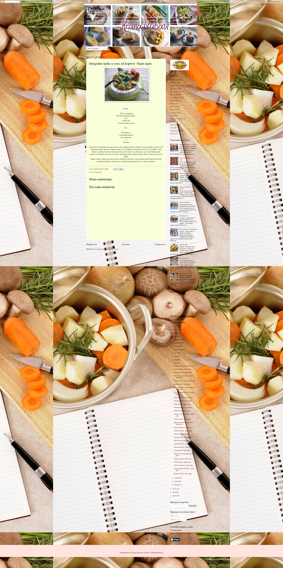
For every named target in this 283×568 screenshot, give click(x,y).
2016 (174, 336)
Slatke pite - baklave (176, 119)
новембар (178, 343)
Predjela (172, 109)
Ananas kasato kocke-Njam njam (184, 366)
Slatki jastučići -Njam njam (182, 462)
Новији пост (91, 244)
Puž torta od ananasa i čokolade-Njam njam (184, 377)
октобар (177, 346)
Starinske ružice (184, 258)
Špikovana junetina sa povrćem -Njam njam (184, 423)
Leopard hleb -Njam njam (182, 450)
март (176, 481)
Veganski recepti (175, 131)
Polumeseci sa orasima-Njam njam (184, 381)
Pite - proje (173, 107)
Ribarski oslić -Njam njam (182, 411)
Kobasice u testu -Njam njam (183, 474)
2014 (174, 492)
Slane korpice (183, 273)
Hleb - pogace (174, 91)
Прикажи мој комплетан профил (181, 533)
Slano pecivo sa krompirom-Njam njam (184, 455)
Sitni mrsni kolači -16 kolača (186, 188)
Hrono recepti (174, 94)
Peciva (172, 104)
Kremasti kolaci (175, 98)
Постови (176, 516)
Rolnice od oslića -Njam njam (183, 398)
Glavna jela (98, 172)
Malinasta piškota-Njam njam (183, 372)
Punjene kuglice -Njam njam (183, 459)
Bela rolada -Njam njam (181, 434)
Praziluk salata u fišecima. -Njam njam (184, 469)
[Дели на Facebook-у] (120, 169)
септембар (178, 349)
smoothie (173, 122)
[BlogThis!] (116, 169)
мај (176, 363)
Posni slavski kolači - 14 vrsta (186, 159)
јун (176, 360)
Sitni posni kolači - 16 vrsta (187, 144)
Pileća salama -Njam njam (182, 404)
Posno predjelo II (184, 202)
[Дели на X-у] (118, 169)
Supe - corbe (174, 125)
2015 (174, 489)
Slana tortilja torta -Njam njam (183, 427)
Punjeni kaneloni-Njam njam (183, 407)
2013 (174, 496)
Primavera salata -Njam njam (183, 431)
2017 (174, 333)
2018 (174, 330)
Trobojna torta (183, 216)
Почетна (125, 244)
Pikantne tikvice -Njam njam (183, 401)
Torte (171, 128)
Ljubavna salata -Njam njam (182, 437)
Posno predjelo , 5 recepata (187, 173)
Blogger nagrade (175, 79)
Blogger (160, 553)
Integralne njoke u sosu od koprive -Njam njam (185, 388)
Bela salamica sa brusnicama (188, 229)
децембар (178, 339)
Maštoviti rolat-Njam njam (182, 440)
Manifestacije (174, 101)
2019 (174, 326)
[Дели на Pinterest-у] (122, 169)
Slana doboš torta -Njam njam (183, 444)
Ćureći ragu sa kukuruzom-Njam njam (184, 393)
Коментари (176, 520)
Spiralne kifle (183, 245)
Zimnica (172, 134)
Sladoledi (173, 116)
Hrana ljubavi (104, 10)
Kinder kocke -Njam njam (182, 384)
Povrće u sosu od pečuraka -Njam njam (184, 415)
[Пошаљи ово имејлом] (114, 169)
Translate (101, 51)
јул (176, 356)
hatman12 (147, 553)
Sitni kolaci (173, 113)
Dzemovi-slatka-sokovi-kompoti (180, 86)
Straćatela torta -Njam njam (182, 369)
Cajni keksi (173, 83)
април (177, 478)
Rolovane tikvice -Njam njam (183, 447)
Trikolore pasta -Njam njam (182, 419)
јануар (177, 484)
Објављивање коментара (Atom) (107, 249)
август (177, 353)
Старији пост (160, 244)
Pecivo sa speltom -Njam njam (183, 465)
